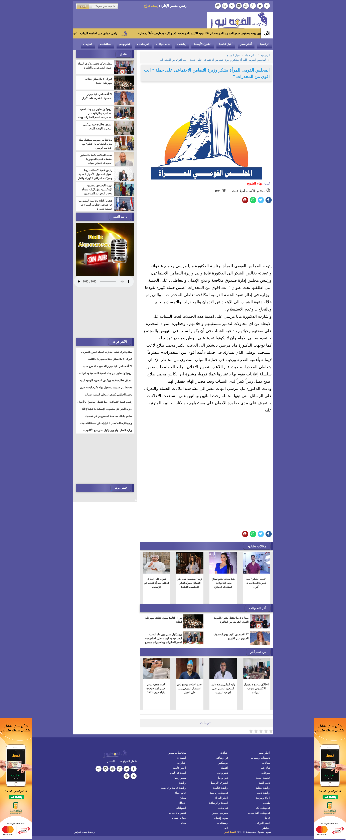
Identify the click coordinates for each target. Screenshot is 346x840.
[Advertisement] (206, 234)
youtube (246, 6)
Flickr (232, 6)
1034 (217, 190)
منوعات (265, 772)
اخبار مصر (264, 752)
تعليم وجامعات (177, 812)
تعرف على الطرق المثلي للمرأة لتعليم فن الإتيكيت (156, 582)
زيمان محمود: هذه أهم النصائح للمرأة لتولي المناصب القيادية (189, 582)
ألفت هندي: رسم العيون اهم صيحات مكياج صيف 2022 (156, 688)
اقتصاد (224, 767)
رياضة (182, 43)
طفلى (266, 802)
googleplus (253, 6)
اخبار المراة (221, 797)
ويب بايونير (80, 831)
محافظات (105, 43)
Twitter (260, 6)
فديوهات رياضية (219, 792)
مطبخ (183, 797)
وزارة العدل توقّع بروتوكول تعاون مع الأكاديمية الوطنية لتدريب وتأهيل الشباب (107, 433)
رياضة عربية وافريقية (173, 787)
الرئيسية (264, 43)
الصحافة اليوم (178, 772)
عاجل (267, 817)
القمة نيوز (230, 831)
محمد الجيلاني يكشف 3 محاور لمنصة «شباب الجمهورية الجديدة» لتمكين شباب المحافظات (96, 160)
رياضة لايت (263, 792)
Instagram (239, 6)
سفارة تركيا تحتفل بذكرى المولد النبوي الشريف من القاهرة (231, 619)
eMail (218, 6)
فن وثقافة (222, 757)
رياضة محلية (262, 787)
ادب (225, 827)
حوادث (224, 752)
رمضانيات (222, 822)
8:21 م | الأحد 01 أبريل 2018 (248, 190)
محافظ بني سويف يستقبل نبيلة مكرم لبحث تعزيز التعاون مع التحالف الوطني (95, 143)
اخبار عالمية (179, 767)
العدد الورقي (262, 822)
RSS (225, 6)
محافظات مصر (177, 752)
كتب (258, 183)
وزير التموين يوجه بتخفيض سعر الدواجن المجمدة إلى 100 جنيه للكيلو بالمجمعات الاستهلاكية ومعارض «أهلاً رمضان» (235, 33)
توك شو (265, 767)
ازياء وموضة (263, 797)
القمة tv (181, 757)
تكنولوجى (222, 772)
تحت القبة (264, 782)
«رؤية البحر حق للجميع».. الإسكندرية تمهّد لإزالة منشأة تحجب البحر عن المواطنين (97, 189)
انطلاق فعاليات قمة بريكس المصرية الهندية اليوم (97, 126)
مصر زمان (180, 777)
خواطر (266, 827)
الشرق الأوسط (202, 43)
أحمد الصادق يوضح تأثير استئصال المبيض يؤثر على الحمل (189, 688)
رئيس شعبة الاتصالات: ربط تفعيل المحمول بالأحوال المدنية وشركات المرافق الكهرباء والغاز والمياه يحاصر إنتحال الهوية (95, 176)
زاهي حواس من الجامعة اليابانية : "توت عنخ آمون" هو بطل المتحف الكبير (105, 33)
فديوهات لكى (262, 807)
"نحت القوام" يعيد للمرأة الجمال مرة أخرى (256, 582)
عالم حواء (164, 43)
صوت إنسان (221, 817)
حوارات (181, 762)
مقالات (266, 762)
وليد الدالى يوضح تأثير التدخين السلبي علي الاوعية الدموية (223, 688)
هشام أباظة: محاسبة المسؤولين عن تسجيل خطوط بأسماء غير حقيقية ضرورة (95, 204)
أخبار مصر (246, 43)
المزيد (89, 43)
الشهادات (180, 807)
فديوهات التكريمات (259, 812)
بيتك (183, 822)
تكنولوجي (124, 43)
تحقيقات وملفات (260, 757)
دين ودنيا (223, 777)
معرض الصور (220, 812)
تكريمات (144, 43)
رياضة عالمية (220, 787)
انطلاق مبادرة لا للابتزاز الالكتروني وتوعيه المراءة (256, 688)
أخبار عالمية (225, 43)
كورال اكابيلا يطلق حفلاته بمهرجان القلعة (163, 619)
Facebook (267, 6)
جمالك (182, 802)
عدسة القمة (263, 777)
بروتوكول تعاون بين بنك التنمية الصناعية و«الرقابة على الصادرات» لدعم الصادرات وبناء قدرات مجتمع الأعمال (163, 640)
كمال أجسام (179, 817)
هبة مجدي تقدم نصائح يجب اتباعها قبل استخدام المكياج (223, 582)
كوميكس (223, 762)
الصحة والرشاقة (218, 802)
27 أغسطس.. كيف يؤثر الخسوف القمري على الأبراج (231, 636)
